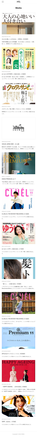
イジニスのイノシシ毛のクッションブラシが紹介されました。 (17, 356)
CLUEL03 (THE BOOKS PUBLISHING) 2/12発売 (15, 214)
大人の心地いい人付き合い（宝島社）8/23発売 (15, 39)
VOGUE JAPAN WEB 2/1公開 (10, 144)
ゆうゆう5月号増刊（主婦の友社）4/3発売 (14, 74)
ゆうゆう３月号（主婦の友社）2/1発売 (13, 249)
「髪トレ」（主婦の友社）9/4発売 (11, 284)
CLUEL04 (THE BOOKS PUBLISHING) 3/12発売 (15, 319)
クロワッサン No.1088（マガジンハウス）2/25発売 (16, 109)
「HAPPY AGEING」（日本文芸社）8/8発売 (14, 386)
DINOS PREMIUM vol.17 (9, 179)
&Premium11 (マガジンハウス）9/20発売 (13, 353)
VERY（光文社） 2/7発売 (9, 421)
